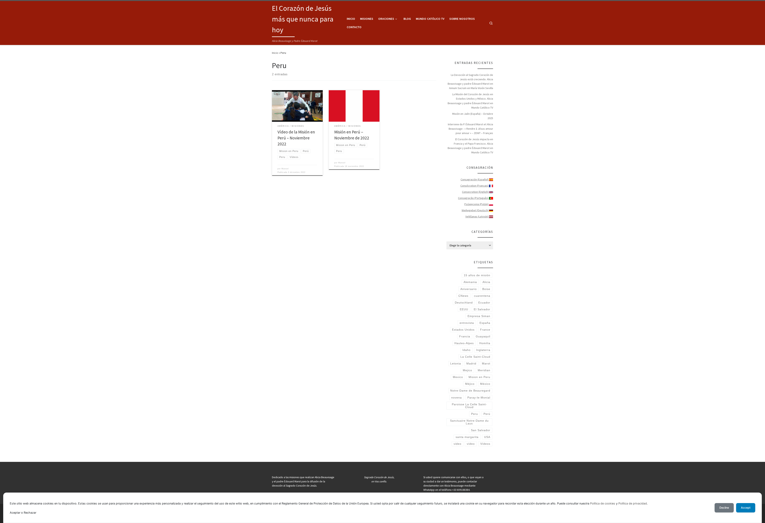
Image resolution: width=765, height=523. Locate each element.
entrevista (467, 322)
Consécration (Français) (474, 185)
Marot (486, 363)
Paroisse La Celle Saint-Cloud (469, 406)
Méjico (470, 383)
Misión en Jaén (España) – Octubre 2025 (472, 116)
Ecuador (484, 302)
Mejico (467, 370)
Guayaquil (483, 336)
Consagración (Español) (475, 179)
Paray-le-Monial (478, 397)
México (485, 383)
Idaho (466, 350)
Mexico (458, 377)
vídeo (471, 443)
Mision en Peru (479, 377)
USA (487, 437)
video (457, 443)
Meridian (484, 370)
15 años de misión (477, 275)
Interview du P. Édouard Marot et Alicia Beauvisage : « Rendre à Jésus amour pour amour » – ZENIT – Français (470, 128)
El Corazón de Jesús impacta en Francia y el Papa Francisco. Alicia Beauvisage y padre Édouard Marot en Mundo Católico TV (470, 145)
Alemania (470, 282)
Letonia (455, 363)
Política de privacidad (632, 503)
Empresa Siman (479, 316)
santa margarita (467, 437)
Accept (745, 507)
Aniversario (468, 289)
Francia (464, 336)
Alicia (486, 282)
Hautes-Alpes (464, 343)
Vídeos (485, 443)
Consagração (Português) (473, 198)
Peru (474, 413)
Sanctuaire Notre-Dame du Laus (469, 422)
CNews (463, 295)
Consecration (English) (475, 192)
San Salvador (480, 430)
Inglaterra (483, 350)
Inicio (275, 53)
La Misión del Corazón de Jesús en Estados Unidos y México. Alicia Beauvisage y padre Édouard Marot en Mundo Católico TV (470, 100)
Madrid (471, 363)
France (485, 329)
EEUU (464, 309)
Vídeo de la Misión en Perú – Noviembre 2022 (296, 138)
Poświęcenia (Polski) (476, 204)
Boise (486, 289)
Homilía (484, 343)
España (485, 322)
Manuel (285, 169)
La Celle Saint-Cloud (475, 356)
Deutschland (464, 302)
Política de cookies (602, 503)
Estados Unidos (463, 329)
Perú (487, 413)
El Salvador (482, 309)
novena (456, 397)
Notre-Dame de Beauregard (470, 390)
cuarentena (482, 295)
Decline (724, 507)
